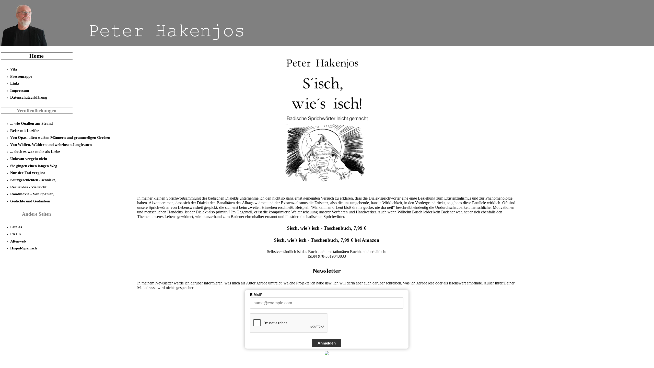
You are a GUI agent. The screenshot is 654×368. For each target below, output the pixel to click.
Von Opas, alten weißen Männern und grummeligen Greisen (60, 137)
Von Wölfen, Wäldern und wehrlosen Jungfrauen (51, 144)
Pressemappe (21, 76)
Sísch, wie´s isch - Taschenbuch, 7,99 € (326, 228)
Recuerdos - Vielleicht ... (30, 187)
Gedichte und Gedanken (30, 201)
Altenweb (18, 241)
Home (36, 56)
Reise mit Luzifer (24, 130)
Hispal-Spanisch (23, 248)
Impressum (19, 90)
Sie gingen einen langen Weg (33, 166)
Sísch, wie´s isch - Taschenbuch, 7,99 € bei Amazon (326, 240)
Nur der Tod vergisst (27, 172)
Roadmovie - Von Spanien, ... (34, 194)
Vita (13, 69)
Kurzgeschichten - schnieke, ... (35, 180)
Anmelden (327, 343)
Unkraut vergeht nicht (28, 158)
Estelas (16, 227)
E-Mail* (256, 295)
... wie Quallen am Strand (31, 123)
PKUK (15, 234)
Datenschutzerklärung (28, 97)
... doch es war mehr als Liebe (35, 151)
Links (14, 83)
